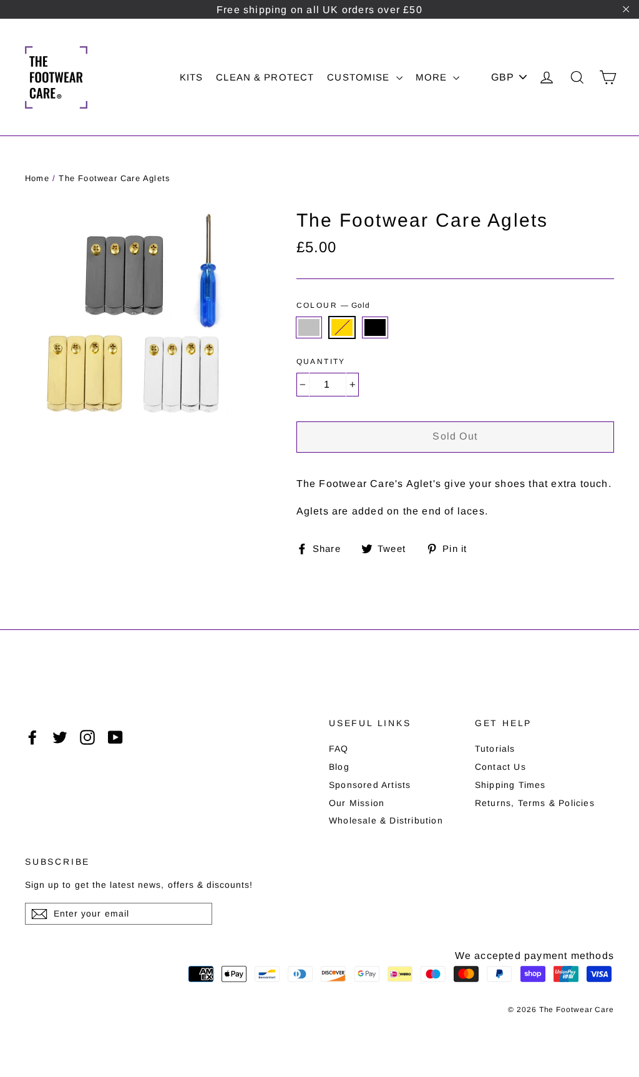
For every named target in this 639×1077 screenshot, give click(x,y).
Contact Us (500, 767)
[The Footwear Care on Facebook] (32, 737)
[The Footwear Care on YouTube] (115, 737)
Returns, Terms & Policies (535, 803)
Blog (339, 767)
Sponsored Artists (370, 785)
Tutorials (495, 749)
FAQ (339, 749)
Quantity (321, 361)
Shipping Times (510, 785)
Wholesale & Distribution (386, 820)
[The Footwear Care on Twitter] (59, 737)
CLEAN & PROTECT (265, 77)
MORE (433, 77)
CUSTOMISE (360, 77)
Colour (333, 305)
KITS (191, 77)
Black (375, 327)
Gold (341, 327)
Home (37, 178)
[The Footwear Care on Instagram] (87, 737)
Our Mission (356, 803)
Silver (308, 327)
